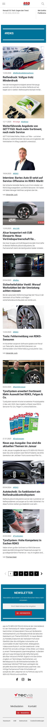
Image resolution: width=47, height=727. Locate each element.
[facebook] (17, 679)
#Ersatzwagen (18, 439)
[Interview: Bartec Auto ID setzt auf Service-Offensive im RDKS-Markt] (23, 158)
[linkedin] (29, 679)
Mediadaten (16, 706)
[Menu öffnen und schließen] (4, 3)
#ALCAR (16, 228)
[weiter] (41, 573)
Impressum (6, 721)
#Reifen (16, 280)
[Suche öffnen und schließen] (42, 4)
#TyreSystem (18, 536)
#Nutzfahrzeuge (19, 387)
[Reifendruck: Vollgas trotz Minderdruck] (23, 58)
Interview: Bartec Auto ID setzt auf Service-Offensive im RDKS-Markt (23, 179)
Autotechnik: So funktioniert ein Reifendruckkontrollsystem (21, 493)
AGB (14, 721)
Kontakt (32, 706)
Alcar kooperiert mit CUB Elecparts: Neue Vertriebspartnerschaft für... (19, 236)
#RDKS (15, 173)
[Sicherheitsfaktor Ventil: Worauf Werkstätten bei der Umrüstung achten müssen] (23, 265)
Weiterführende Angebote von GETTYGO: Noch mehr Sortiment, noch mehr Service (22, 129)
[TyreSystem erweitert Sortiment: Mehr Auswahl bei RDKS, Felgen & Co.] (23, 372)
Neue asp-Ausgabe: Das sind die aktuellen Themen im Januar (22, 444)
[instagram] (23, 679)
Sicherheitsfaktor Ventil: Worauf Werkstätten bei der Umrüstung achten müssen (22, 287)
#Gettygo (24, 122)
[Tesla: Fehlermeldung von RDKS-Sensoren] (23, 317)
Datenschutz (23, 721)
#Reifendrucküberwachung (23, 73)
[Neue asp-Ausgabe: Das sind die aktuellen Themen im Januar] (23, 423)
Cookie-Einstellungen (37, 721)
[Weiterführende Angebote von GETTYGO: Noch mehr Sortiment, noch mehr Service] (23, 106)
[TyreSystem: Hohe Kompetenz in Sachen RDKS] (23, 521)
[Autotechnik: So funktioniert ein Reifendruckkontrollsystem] (23, 472)
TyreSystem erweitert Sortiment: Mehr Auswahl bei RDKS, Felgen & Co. (23, 394)
